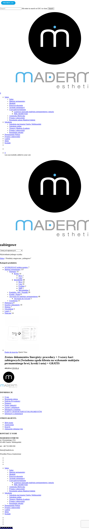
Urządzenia (13, 301)
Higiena (7, 307)
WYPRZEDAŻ (16, 267)
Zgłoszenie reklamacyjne (14, 429)
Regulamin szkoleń (16, 503)
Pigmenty (12, 272)
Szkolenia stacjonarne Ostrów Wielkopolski (25, 495)
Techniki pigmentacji (17, 478)
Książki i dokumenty (12, 305)
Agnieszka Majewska (17, 487)
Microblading (23, 290)
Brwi (20, 276)
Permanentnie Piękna (12, 505)
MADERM (18, 280)
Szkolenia (8, 493)
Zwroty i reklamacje (12, 407)
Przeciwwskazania (16, 476)
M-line (16, 274)
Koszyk (7, 427)
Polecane (8, 313)
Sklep (2, 258)
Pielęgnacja (9, 303)
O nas (7, 397)
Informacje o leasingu (12, 409)
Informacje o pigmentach (14, 414)
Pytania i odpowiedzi (17, 489)
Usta (20, 278)
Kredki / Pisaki (14, 294)
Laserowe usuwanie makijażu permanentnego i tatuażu (34, 483)
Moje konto (9, 423)
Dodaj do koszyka (11, 352)
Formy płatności (10, 405)
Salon (7, 468)
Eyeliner (22, 286)
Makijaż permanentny (13, 269)
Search (51, 8)
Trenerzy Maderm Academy (19, 499)
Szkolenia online (15, 497)
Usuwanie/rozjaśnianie (17, 481)
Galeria (7, 510)
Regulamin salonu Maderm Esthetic (22, 491)
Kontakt (8, 514)
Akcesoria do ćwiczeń (22, 299)
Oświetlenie (9, 309)
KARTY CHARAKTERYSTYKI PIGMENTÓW (23, 412)
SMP (20, 288)
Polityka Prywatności (12, 401)
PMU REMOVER (21, 485)
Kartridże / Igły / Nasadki (18, 292)
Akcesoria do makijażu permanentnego (23, 296)
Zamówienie (9, 425)
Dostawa (8, 403)
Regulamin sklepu (11, 399)
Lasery (7, 311)
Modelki (12, 474)
